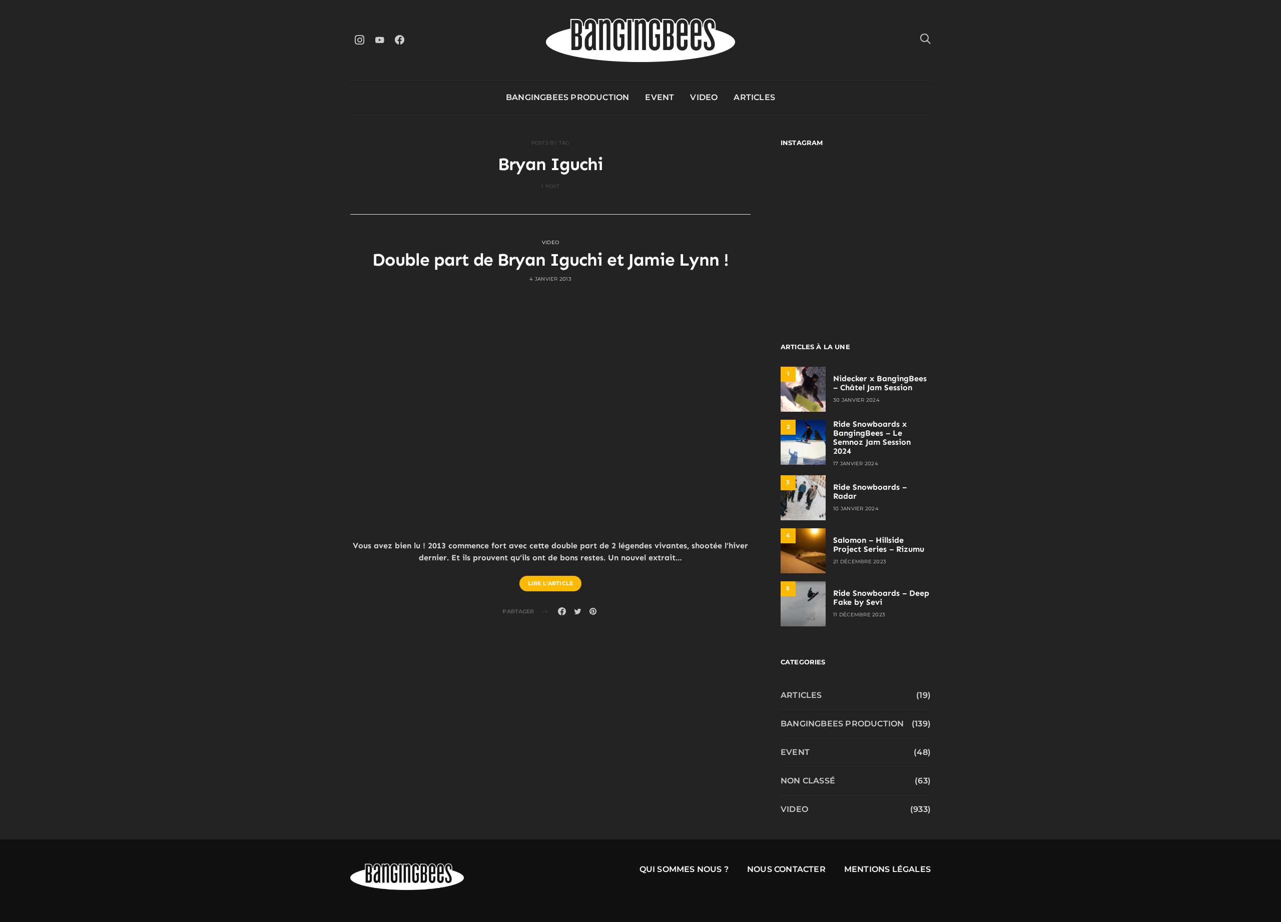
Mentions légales (887, 869)
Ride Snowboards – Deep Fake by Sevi (881, 597)
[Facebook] (399, 40)
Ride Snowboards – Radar (870, 491)
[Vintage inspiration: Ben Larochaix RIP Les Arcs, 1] (894, 280)
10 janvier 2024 (856, 508)
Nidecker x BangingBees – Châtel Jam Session (880, 383)
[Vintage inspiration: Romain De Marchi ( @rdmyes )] (817, 189)
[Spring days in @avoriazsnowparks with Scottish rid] (817, 280)
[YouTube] (379, 40)
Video (704, 97)
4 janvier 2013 (550, 279)
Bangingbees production (567, 97)
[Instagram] (359, 40)
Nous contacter (786, 869)
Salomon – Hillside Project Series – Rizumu (878, 544)
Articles (754, 97)
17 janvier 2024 (855, 463)
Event (659, 97)
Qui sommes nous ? (684, 869)
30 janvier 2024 (856, 400)
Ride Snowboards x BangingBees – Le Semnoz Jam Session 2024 (872, 437)
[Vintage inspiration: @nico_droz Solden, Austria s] (817, 234)
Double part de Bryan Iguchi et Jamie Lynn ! (550, 259)
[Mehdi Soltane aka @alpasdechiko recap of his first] (894, 189)
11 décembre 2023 (859, 614)
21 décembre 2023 (859, 561)
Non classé (808, 780)
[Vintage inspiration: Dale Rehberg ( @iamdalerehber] (894, 234)
